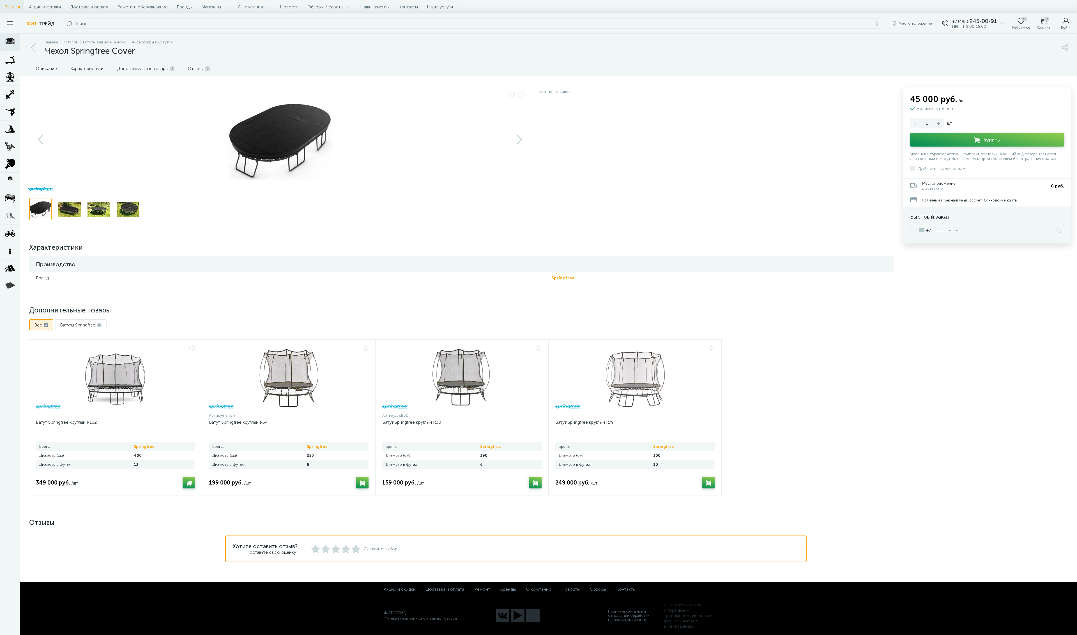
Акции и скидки (45, 7)
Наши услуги (440, 7)
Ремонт (482, 589)
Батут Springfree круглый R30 (411, 422)
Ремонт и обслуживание (142, 7)
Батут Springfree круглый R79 (584, 422)
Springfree (562, 278)
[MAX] (533, 615)
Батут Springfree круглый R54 (238, 422)
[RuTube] (517, 615)
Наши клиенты (375, 7)
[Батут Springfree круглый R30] (462, 377)
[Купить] (189, 482)
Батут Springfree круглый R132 (66, 422)
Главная (12, 7)
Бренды (184, 7)
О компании (250, 7)
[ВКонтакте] (502, 615)
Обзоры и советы (325, 7)
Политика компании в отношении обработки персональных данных (629, 615)
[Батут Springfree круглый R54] (288, 377)
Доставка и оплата (89, 7)
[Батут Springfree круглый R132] (115, 377)
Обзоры (598, 589)
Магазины (211, 7)
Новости (289, 7)
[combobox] (920, 230)
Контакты (408, 7)
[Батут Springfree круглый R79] (635, 377)
